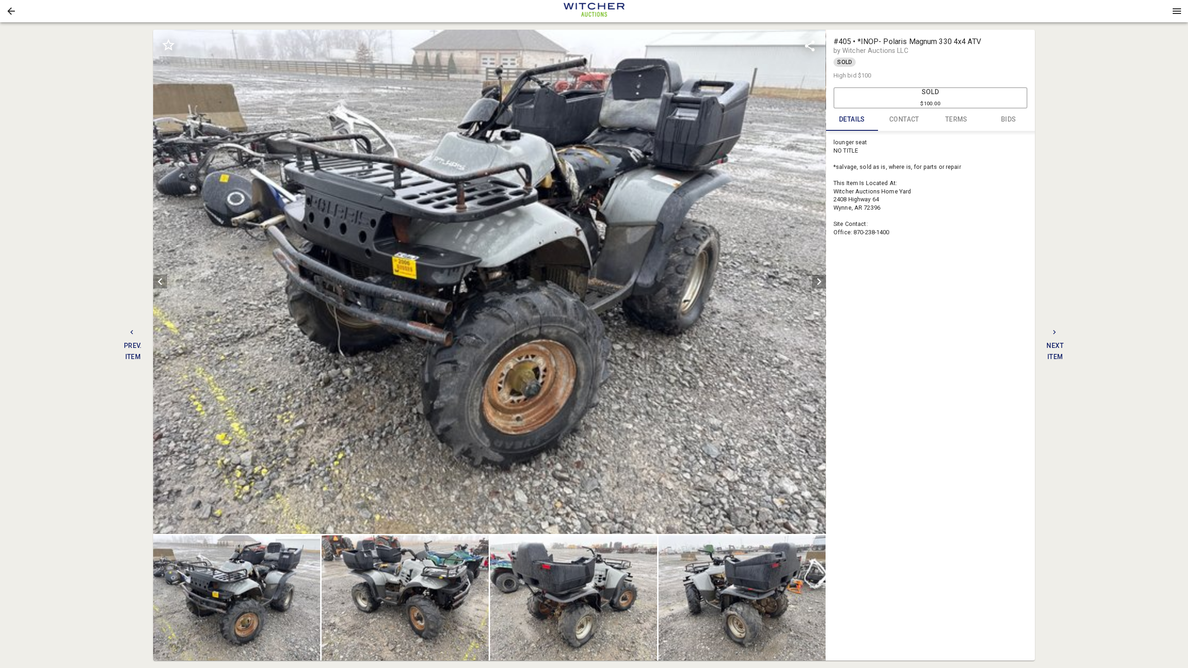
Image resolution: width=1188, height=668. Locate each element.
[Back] (11, 11)
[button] (11, 11)
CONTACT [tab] (904, 119)
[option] (489, 282)
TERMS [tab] (956, 119)
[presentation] (594, 11)
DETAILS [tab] (852, 119)
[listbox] (489, 282)
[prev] (160, 282)
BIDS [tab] (1008, 119)
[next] (819, 282)
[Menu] (1177, 11)
